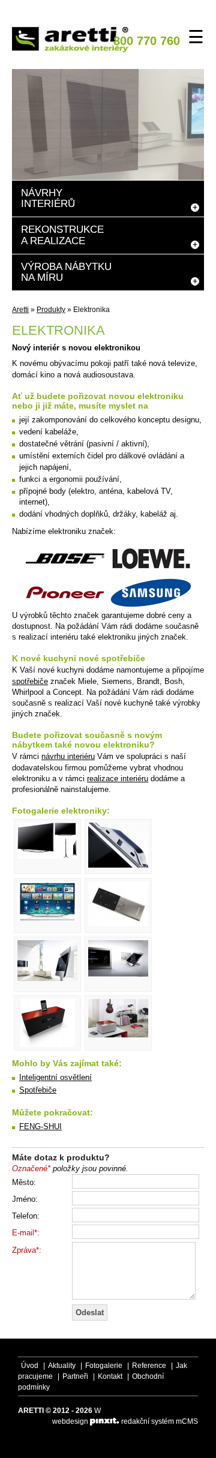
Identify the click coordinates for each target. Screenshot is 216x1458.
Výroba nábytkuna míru (66, 272)
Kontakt (110, 1376)
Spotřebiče (37, 1089)
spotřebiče (30, 681)
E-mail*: (26, 1232)
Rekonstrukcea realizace (62, 235)
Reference (149, 1365)
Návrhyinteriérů (48, 198)
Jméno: (25, 1199)
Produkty (51, 309)
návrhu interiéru (68, 756)
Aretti (20, 309)
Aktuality (62, 1365)
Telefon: (26, 1215)
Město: (24, 1182)
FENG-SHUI (40, 1126)
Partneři (75, 1376)
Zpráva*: (26, 1250)
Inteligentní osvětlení (55, 1077)
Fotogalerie (103, 1365)
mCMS (187, 1421)
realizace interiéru (117, 778)
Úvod (29, 1365)
